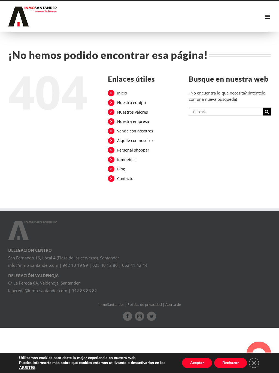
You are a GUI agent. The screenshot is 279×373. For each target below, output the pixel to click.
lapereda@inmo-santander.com (37, 290)
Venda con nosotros (135, 131)
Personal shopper (133, 150)
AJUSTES (27, 367)
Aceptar (197, 362)
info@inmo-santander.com (33, 265)
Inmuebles (127, 159)
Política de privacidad (145, 304)
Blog (121, 168)
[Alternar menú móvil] (268, 17)
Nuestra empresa (133, 121)
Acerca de (173, 304)
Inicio (122, 93)
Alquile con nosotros (135, 140)
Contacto (125, 178)
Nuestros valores (132, 112)
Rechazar (230, 362)
